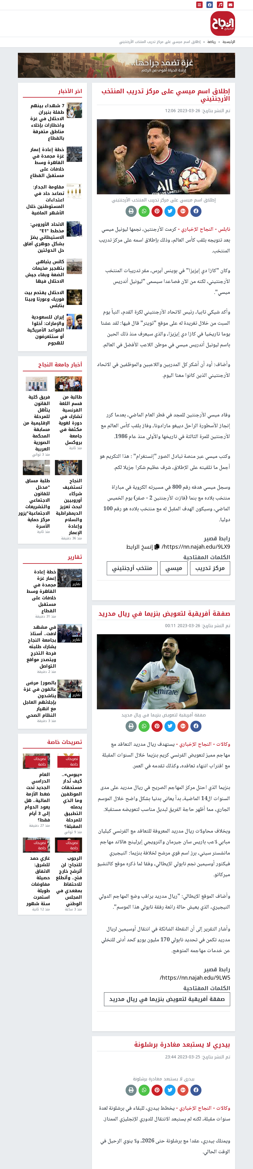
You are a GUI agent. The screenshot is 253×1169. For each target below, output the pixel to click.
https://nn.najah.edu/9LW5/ (195, 978)
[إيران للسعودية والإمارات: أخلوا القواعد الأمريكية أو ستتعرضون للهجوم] (74, 321)
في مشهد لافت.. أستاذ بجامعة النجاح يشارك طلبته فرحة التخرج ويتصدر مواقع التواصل (41, 646)
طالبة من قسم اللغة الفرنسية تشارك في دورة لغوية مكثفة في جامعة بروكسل (70, 420)
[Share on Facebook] (195, 211)
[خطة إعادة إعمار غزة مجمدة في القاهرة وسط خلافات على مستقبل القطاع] (74, 154)
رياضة (211, 42)
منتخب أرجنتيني (132, 568)
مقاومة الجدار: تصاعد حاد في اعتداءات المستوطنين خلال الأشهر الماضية (45, 200)
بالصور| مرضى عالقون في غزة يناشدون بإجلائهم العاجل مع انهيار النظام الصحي (39, 699)
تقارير (75, 557)
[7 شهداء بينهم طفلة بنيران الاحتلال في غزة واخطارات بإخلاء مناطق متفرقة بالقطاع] (74, 110)
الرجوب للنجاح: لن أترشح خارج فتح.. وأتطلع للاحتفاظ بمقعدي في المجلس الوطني (69, 881)
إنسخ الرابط (140, 547)
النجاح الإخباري (222, 23)
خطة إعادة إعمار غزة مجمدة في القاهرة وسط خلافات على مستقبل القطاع (47, 162)
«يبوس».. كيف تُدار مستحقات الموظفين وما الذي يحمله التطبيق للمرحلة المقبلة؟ (71, 800)
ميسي (173, 568)
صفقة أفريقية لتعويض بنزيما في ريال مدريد (167, 999)
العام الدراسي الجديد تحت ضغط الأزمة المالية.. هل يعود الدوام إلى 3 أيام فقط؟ (37, 797)
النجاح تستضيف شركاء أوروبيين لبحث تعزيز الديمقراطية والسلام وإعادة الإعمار (69, 507)
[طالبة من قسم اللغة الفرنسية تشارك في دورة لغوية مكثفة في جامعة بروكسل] (68, 384)
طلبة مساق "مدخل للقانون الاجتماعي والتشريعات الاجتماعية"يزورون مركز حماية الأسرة (36, 504)
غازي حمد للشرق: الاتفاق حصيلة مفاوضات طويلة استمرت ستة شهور (38, 881)
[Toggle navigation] (199, 5)
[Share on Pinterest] (157, 211)
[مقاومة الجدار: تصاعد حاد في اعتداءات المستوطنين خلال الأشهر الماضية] (74, 191)
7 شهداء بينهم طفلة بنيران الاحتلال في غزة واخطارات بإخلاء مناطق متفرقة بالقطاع (47, 122)
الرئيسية (228, 42)
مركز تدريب (210, 568)
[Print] (131, 211)
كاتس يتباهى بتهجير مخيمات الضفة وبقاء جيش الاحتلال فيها (44, 272)
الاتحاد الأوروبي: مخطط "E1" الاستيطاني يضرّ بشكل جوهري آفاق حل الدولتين (43, 237)
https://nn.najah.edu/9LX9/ (196, 547)
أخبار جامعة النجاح (60, 365)
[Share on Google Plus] (183, 211)
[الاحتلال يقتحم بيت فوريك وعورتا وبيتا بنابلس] (74, 297)
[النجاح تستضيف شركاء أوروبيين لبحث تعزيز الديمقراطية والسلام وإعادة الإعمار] (68, 467)
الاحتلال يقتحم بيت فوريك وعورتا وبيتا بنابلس (44, 299)
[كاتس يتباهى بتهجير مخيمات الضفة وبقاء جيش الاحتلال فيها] (74, 266)
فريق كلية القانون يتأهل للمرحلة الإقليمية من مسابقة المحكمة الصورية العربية (36, 423)
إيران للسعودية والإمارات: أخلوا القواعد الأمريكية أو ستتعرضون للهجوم (45, 330)
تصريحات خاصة (64, 742)
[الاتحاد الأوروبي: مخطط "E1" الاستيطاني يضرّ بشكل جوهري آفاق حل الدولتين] (74, 229)
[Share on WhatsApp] (144, 211)
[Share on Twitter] (170, 211)
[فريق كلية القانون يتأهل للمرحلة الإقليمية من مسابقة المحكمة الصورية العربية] (36, 384)
